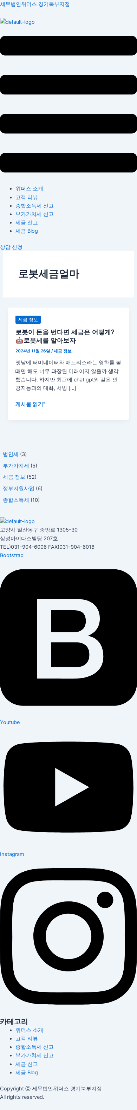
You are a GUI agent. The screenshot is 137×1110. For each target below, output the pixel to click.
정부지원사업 (18, 488)
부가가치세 (16, 466)
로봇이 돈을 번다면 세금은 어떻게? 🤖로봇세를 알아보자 (65, 336)
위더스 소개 (29, 188)
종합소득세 (16, 500)
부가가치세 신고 (34, 214)
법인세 (11, 454)
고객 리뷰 (26, 197)
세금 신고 (26, 222)
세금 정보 (14, 477)
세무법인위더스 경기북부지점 (35, 4)
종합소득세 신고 (34, 206)
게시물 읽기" (30, 404)
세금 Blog (26, 231)
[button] (68, 105)
